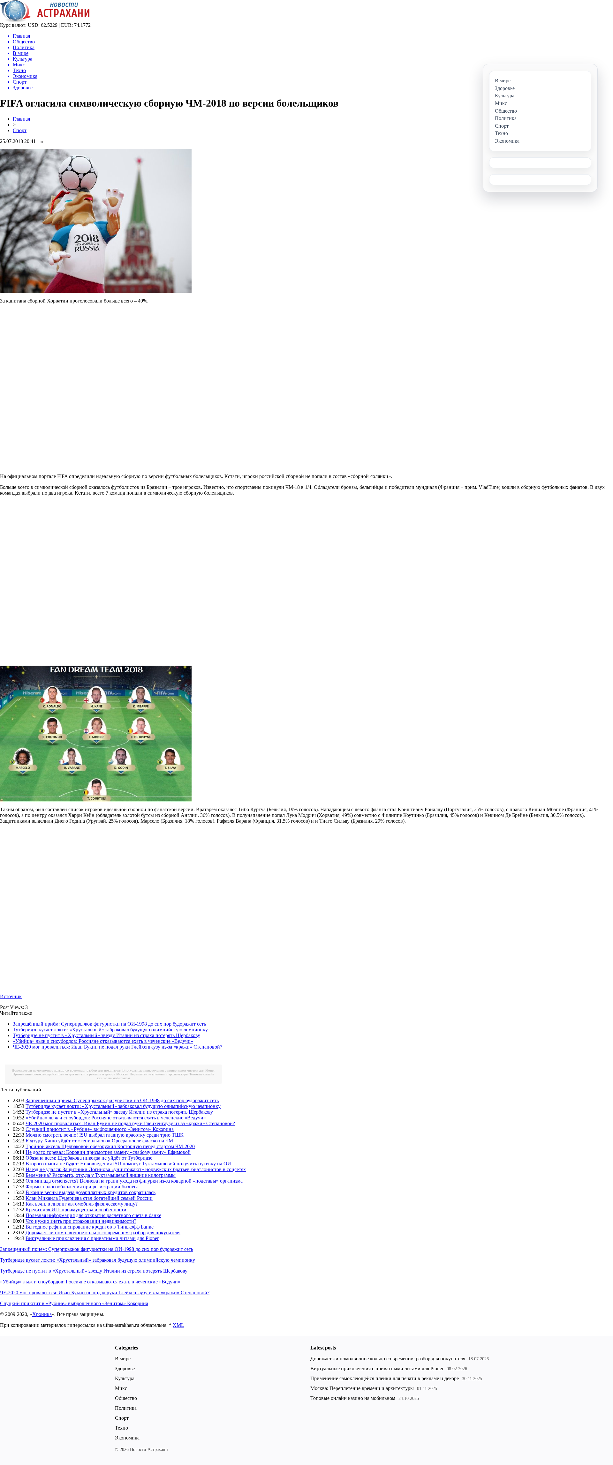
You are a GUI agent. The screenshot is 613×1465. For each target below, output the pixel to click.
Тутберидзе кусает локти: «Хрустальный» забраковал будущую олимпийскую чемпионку (110, 1029)
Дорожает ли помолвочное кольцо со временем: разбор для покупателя (66, 1070)
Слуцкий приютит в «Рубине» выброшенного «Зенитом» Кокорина (100, 1129)
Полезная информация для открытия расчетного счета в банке (93, 1215)
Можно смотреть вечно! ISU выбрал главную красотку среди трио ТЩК (105, 1135)
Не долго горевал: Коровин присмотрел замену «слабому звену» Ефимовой (108, 1152)
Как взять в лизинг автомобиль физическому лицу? (82, 1204)
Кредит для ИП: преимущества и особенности (76, 1209)
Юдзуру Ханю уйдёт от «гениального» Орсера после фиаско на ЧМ (99, 1140)
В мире (123, 1358)
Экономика (127, 1437)
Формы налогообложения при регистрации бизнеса (82, 1186)
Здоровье (125, 1368)
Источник (11, 996)
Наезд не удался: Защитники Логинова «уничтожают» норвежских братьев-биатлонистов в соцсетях (136, 1169)
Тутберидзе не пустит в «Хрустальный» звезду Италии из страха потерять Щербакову (106, 1035)
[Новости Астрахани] (45, 20)
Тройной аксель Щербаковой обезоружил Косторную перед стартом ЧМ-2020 (110, 1146)
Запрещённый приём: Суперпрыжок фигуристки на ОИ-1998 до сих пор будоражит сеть (109, 1024)
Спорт (19, 130)
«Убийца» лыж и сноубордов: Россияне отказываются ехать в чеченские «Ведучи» (103, 1041)
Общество (126, 1398)
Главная (21, 119)
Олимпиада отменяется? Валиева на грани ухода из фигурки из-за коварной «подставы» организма (134, 1181)
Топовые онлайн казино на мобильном (352, 1398)
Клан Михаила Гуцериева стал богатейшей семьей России (89, 1198)
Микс (121, 1388)
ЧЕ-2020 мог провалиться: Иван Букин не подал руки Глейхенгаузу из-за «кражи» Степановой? (117, 1047)
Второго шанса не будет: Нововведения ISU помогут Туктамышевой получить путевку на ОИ (128, 1163)
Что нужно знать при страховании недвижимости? (81, 1221)
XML (178, 1325)
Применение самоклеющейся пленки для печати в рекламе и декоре (63, 1074)
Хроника (42, 1314)
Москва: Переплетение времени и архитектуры (152, 1074)
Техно (121, 1428)
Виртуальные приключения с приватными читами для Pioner (168, 1070)
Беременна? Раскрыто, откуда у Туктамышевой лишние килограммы (101, 1175)
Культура (124, 1378)
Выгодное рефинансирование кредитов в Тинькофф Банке (90, 1227)
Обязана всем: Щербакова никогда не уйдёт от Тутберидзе (89, 1158)
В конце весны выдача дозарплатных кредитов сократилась (90, 1192)
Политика (126, 1408)
